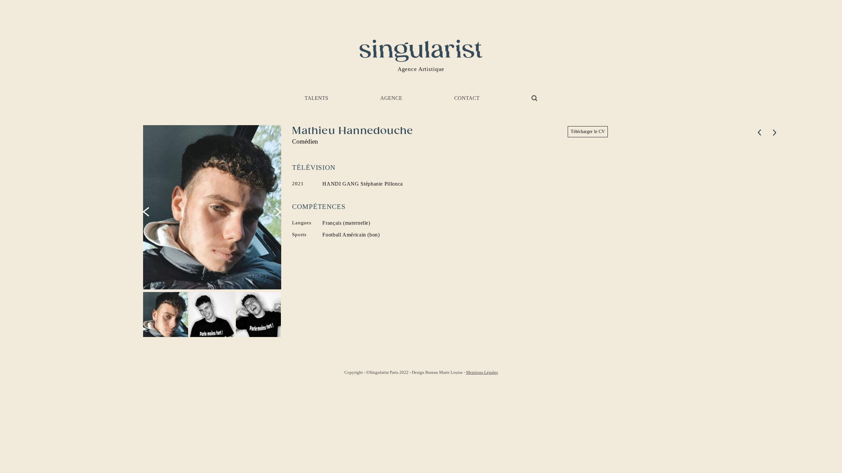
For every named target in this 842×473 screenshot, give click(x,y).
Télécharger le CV (588, 131)
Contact (467, 98)
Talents (316, 98)
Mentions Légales (482, 372)
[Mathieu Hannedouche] (212, 207)
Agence (391, 98)
